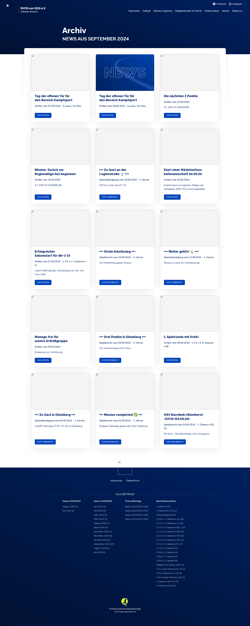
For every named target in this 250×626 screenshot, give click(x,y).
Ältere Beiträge (133, 501)
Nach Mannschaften (166, 501)
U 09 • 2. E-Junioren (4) (167, 552)
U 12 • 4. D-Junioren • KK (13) (170, 540)
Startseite (134, 11)
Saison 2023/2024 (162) (136, 510)
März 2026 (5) (100, 519)
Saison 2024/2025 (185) (136, 506)
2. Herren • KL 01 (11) (166, 510)
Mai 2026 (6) (100, 510)
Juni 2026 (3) (100, 506)
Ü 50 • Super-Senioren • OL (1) (170, 577)
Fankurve (237, 11)
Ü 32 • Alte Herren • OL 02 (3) (170, 569)
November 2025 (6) (103, 535)
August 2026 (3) (70, 506)
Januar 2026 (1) (101, 527)
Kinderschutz (212, 11)
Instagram (237, 4)
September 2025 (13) (104, 544)
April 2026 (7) (100, 515)
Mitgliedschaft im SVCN (188, 11)
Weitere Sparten (162, 11)
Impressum (116, 480)
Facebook (221, 4)
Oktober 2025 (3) (102, 540)
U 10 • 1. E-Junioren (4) (167, 548)
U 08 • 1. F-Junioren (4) (166, 556)
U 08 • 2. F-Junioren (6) (166, 560)
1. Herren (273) (163, 506)
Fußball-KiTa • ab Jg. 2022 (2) (170, 564)
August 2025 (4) (101, 548)
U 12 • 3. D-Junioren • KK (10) (170, 535)
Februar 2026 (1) (102, 523)
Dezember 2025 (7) (103, 531)
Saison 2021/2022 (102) (136, 519)
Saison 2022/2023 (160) (136, 515)
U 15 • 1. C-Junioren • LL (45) (169, 523)
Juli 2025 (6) (99, 552)
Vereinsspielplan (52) (166, 515)
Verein (225, 11)
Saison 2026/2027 (72, 501)
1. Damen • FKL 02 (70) (167, 581)
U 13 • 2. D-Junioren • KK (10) (170, 531)
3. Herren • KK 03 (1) (166, 585)
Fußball (147, 11)
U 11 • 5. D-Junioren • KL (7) (169, 544)
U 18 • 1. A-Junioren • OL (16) (170, 519)
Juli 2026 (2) (68, 510)
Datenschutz (133, 480)
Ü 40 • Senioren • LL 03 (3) (169, 573)
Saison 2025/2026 (103, 501)
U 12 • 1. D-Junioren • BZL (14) (170, 527)
